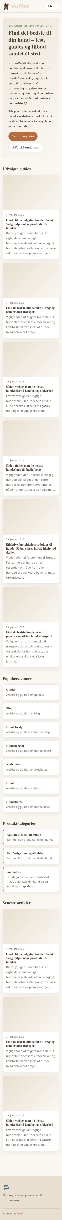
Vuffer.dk (18, 1213)
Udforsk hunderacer (26, 147)
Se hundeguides (23, 136)
